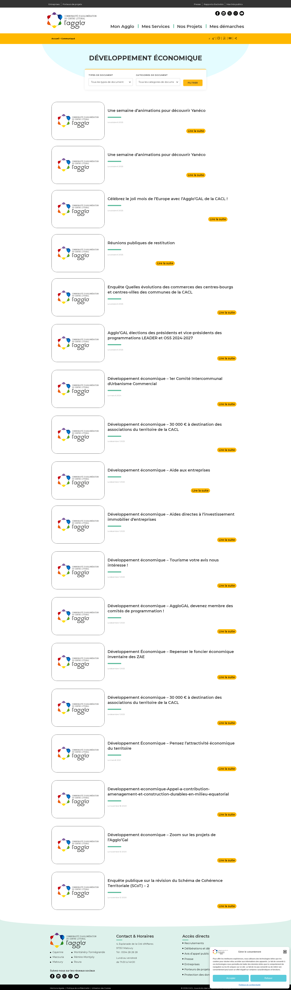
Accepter (230, 978)
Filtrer (193, 82)
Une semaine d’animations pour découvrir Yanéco (157, 110)
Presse (197, 4)
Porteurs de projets (72, 4)
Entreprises (54, 4)
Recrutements (194, 943)
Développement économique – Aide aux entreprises (159, 470)
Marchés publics (234, 4)
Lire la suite (196, 131)
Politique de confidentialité (250, 985)
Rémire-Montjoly (84, 957)
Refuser (268, 978)
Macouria (58, 957)
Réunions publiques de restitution (141, 243)
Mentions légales (57, 988)
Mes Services (156, 26)
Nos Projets (189, 26)
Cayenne (58, 952)
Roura (77, 961)
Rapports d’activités (213, 4)
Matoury (58, 961)
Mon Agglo (122, 26)
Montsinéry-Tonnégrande (89, 952)
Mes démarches (226, 26)
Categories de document (152, 75)
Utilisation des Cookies (101, 988)
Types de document (101, 75)
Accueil (55, 38)
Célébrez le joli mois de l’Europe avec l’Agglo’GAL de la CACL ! (167, 198)
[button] (284, 951)
